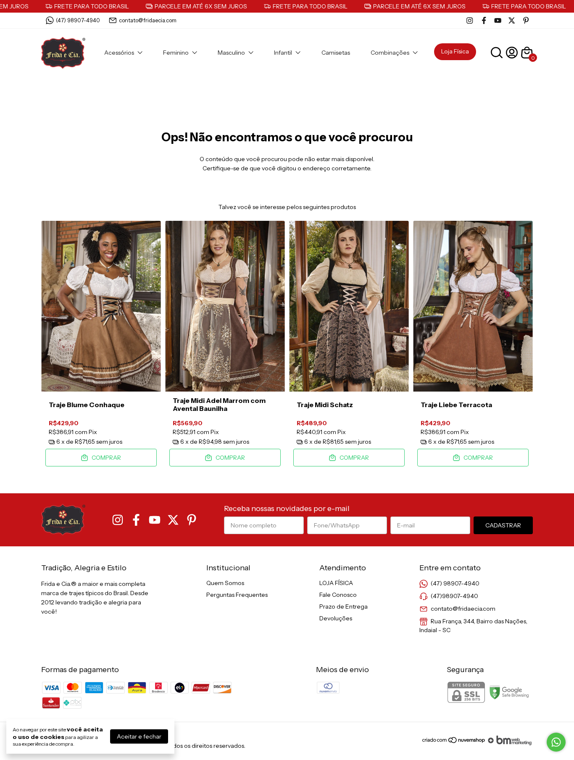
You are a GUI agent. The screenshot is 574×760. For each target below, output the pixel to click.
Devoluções (335, 618)
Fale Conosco (338, 594)
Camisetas (335, 52)
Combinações (390, 52)
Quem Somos (225, 583)
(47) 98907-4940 (78, 20)
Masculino (231, 52)
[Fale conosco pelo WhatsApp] (556, 742)
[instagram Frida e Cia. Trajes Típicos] (470, 20)
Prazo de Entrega (343, 606)
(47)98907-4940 (454, 596)
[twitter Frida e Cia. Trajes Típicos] (512, 20)
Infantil (283, 52)
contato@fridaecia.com (147, 20)
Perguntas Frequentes (237, 594)
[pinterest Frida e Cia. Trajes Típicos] (526, 20)
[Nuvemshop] (454, 743)
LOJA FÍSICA (336, 583)
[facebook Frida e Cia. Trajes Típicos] (484, 20)
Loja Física (455, 51)
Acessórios (119, 52)
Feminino (176, 52)
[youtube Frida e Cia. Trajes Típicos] (498, 20)
